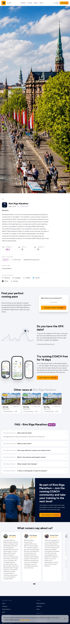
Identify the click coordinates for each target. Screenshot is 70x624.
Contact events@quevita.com (46, 344)
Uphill (23, 247)
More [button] (41, 3)
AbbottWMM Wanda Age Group (31, 259)
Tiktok (6, 281)
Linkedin (27, 278)
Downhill (40, 247)
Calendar (39, 606)
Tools (38, 600)
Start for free (64, 3)
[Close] (64, 618)
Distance (8, 247)
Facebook (7, 278)
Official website (6, 268)
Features (23, 3)
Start (3, 603)
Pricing (30, 3)
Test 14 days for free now (47, 378)
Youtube (15, 281)
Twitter (37, 278)
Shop (38, 609)
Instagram (18, 278)
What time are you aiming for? (51, 298)
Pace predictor (40, 603)
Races (35, 3)
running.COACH (7, 600)
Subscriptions (6, 609)
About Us (39, 613)
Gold (3, 612)
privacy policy (25, 620)
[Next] (66, 558)
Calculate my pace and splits (53, 308)
